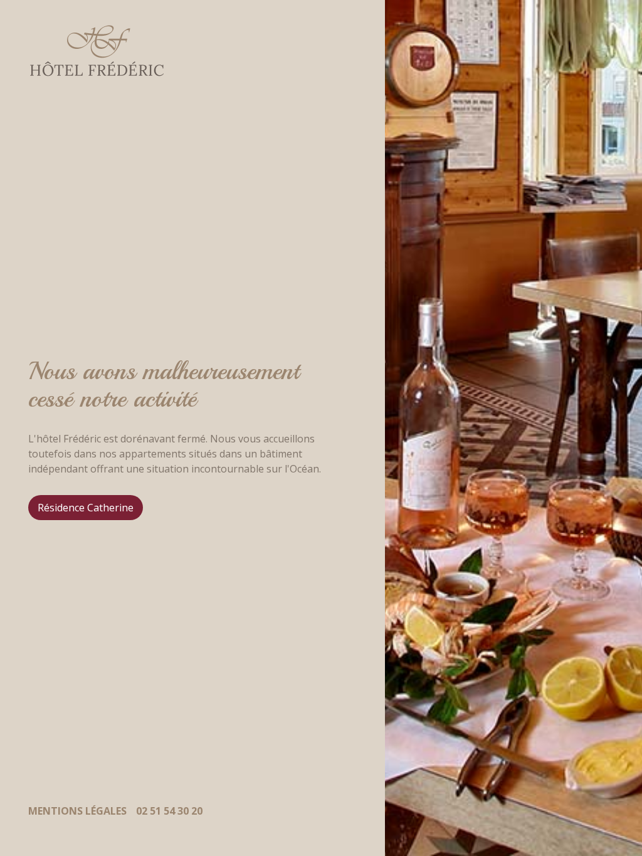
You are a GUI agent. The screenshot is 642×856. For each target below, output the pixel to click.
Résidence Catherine (86, 507)
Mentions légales (77, 811)
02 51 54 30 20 (169, 811)
